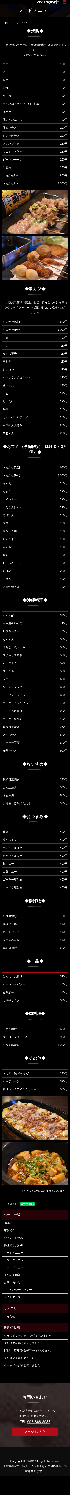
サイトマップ (12, 1297)
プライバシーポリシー (18, 1289)
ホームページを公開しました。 (23, 1365)
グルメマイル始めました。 (21, 1357)
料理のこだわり (14, 1245)
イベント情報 (12, 1274)
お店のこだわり (14, 1237)
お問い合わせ (12, 1282)
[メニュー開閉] (64, 2)
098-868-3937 (38, 1421)
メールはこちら (35, 1431)
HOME (5, 23)
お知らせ (9, 1316)
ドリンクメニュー (15, 1260)
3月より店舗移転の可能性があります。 (28, 1350)
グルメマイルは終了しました (22, 1343)
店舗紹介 (9, 1230)
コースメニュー (14, 1267)
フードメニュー (14, 1252)
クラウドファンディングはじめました (28, 1335)
